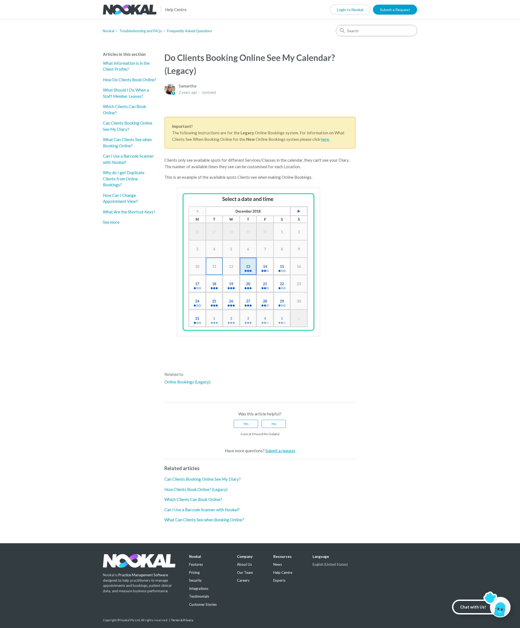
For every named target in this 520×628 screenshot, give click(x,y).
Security (195, 580)
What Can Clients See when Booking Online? (127, 142)
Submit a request (280, 450)
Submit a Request (395, 9)
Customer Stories (203, 604)
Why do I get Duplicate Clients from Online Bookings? (123, 178)
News (277, 564)
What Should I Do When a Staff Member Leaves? (126, 93)
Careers (243, 580)
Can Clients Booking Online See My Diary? (127, 126)
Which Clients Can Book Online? (124, 109)
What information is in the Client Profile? (126, 66)
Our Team (245, 572)
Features (196, 564)
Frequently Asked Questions (189, 31)
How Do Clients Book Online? (129, 79)
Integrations (198, 588)
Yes (246, 424)
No (274, 424)
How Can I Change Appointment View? (120, 198)
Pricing (194, 572)
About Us (244, 564)
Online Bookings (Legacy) (187, 381)
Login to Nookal (350, 9)
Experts (279, 580)
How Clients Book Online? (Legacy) (195, 489)
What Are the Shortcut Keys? (129, 211)
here (325, 139)
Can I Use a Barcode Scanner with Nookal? (128, 159)
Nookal (108, 31)
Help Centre (176, 9)
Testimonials (199, 596)
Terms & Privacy (182, 620)
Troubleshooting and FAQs (140, 31)
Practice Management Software (143, 575)
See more (111, 222)
